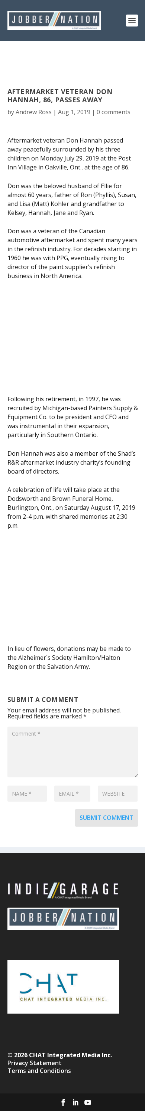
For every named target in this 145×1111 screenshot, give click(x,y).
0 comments (113, 112)
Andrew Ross (34, 112)
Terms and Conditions (39, 1071)
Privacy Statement (34, 1063)
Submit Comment (106, 818)
